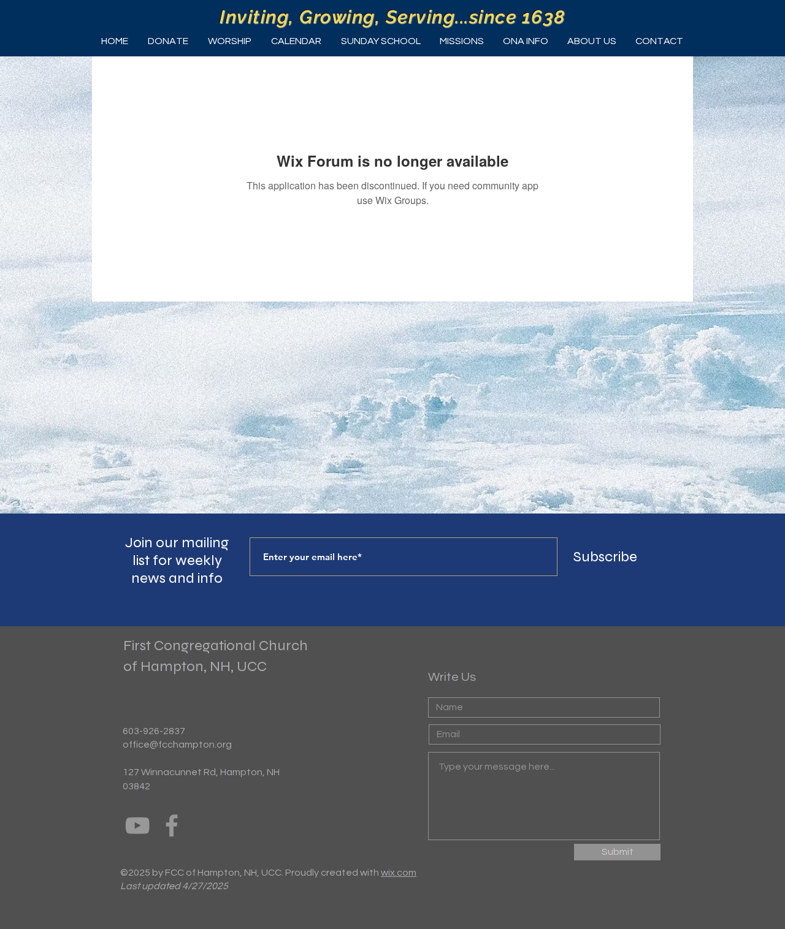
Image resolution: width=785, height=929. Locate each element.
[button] (229, 41)
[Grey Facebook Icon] (171, 825)
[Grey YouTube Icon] (137, 825)
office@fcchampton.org (177, 744)
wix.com (398, 873)
